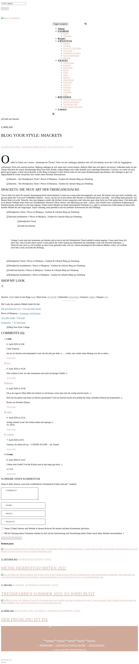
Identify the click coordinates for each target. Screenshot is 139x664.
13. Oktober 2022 (9, 559)
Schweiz (67, 85)
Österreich (67, 82)
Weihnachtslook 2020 (72, 99)
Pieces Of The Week (72, 48)
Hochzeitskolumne (71, 55)
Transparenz (97, 645)
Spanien (66, 90)
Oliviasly (21, 318)
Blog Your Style (56, 147)
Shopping (67, 36)
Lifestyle (67, 46)
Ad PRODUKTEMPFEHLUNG (33, 147)
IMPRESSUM (46, 645)
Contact (62, 109)
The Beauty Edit (70, 104)
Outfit (65, 33)
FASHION (63, 31)
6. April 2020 (7, 127)
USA (65, 94)
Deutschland (68, 63)
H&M (11, 297)
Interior (66, 43)
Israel (65, 72)
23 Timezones (20, 322)
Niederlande (68, 80)
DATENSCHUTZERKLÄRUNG (71, 645)
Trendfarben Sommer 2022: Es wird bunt (48, 593)
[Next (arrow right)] (5, 662)
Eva (8, 363)
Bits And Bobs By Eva (11, 309)
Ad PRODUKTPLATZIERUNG (30, 559)
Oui (106, 297)
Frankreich (67, 68)
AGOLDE (52, 297)
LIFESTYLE (65, 41)
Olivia (9, 412)
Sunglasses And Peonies (30, 313)
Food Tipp (67, 51)
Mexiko (66, 77)
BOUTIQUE (64, 97)
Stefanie (10, 434)
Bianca (10, 383)
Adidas (92, 297)
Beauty (62, 38)
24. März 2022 (7, 611)
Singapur (67, 87)
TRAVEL (63, 60)
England (66, 65)
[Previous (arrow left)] (2, 662)
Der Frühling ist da (24, 619)
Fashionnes (6, 322)
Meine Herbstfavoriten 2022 (33, 568)
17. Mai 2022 (6, 585)
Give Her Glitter (8, 318)
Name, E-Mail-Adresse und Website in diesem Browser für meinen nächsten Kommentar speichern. (47, 528)
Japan (65, 75)
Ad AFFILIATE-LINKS (10, 147)
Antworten (11, 358)
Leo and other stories (32, 309)
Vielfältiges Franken (71, 53)
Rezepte (66, 58)
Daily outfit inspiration (73, 107)
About (61, 29)
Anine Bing (74, 297)
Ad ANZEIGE (18, 585)
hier (92, 205)
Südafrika (67, 92)
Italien (66, 70)
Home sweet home (71, 102)
